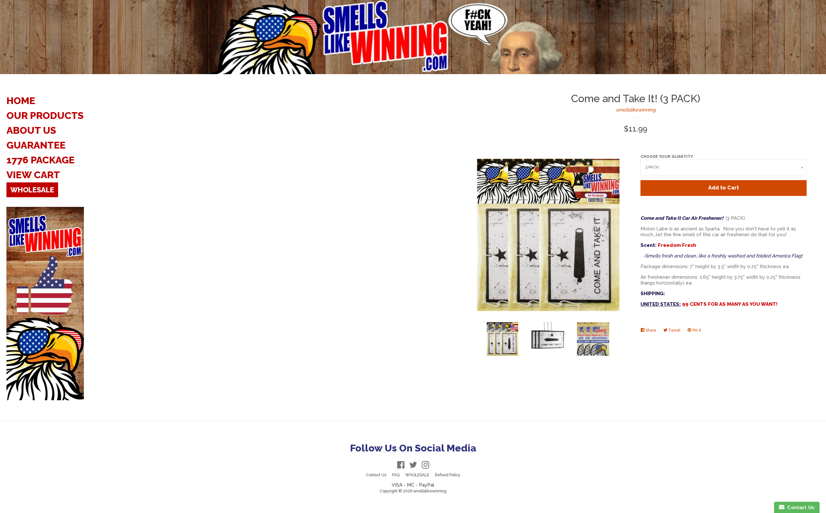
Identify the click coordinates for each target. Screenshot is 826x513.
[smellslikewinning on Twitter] (413, 466)
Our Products (45, 115)
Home (20, 100)
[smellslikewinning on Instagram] (425, 466)
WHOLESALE (417, 475)
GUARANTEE (35, 145)
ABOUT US (31, 130)
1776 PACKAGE (40, 160)
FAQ (395, 475)
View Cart (33, 174)
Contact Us (376, 475)
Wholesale (32, 190)
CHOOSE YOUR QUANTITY (666, 156)
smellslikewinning (636, 110)
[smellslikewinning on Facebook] (401, 466)
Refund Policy (447, 475)
